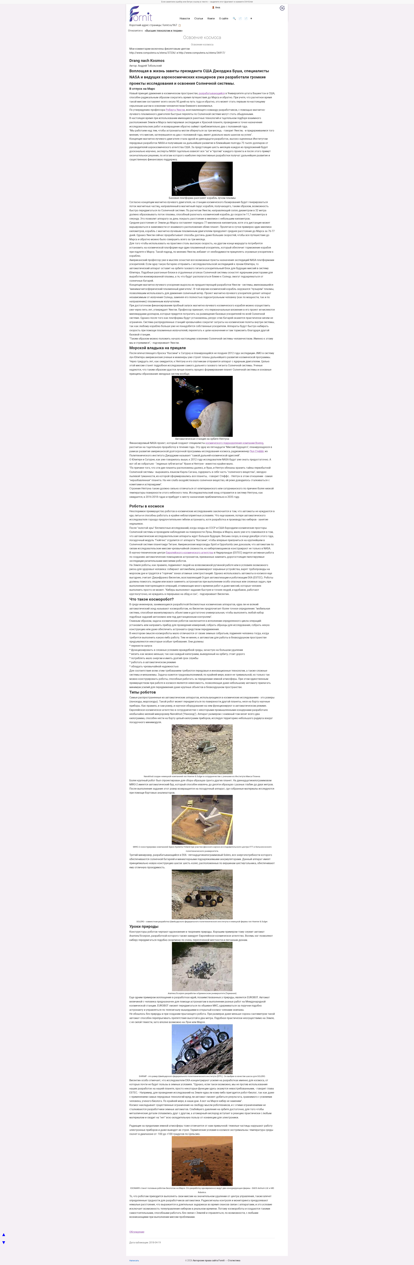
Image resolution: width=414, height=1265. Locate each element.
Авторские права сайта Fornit (209, 1260)
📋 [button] (179, 25)
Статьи (198, 18)
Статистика (234, 1260)
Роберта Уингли (175, 109)
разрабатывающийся (212, 93)
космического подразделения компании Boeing (234, 443)
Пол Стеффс (257, 451)
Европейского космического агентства (189, 552)
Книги (211, 18)
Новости (185, 18)
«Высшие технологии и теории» (164, 30)
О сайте (223, 18)
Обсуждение (136, 1231)
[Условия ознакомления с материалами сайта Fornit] (282, 9)
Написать (134, 1260)
